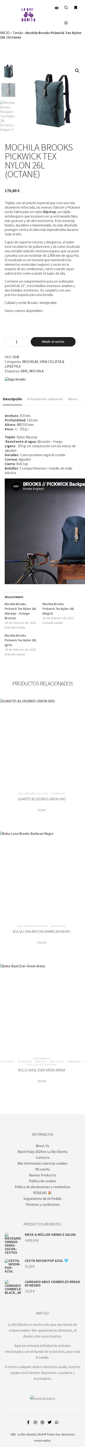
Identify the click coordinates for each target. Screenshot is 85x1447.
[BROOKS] (15, 379)
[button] (77, 70)
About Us (42, 1146)
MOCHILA (36, 371)
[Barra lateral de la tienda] (56, 8)
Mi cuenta (42, 1169)
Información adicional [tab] (45, 399)
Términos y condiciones (42, 1204)
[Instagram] (35, 1422)
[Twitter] (50, 1422)
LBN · (13, 1434)
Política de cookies (42, 1181)
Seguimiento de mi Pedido (42, 1198)
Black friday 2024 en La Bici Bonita (42, 1151)
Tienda (18, 33)
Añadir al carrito (53, 342)
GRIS (24, 371)
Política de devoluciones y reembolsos (43, 1187)
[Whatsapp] (57, 1422)
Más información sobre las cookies (42, 1163)
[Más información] (75, 8)
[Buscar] (66, 8)
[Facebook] (28, 1422)
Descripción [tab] (12, 399)
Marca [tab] (72, 399)
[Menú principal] (66, 23)
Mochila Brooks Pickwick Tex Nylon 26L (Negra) (58, 608)
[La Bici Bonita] (28, 15)
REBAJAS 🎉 (42, 1192)
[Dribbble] (42, 1422)
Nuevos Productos (42, 1175)
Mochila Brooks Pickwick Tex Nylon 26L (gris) (20, 640)
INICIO (5, 33)
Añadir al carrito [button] (41, 743)
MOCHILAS (30, 361)
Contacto (43, 1157)
